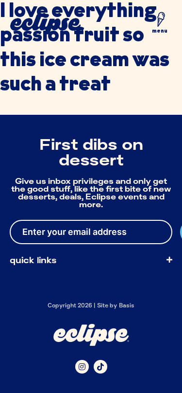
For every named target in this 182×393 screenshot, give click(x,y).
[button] (159, 25)
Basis (127, 305)
